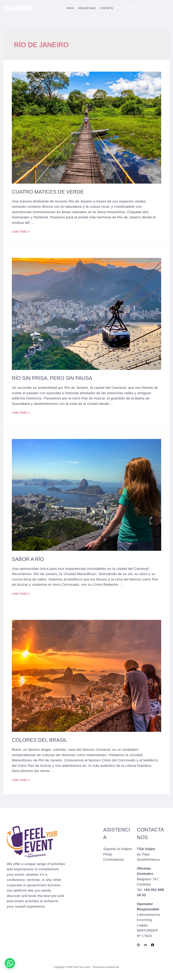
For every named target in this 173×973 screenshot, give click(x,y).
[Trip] (145, 944)
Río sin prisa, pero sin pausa (52, 378)
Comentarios (113, 859)
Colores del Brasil (39, 740)
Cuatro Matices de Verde (48, 192)
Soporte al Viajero (117, 849)
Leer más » (21, 231)
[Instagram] (135, 7)
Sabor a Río (28, 559)
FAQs (107, 854)
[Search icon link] (120, 8)
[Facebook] (127, 7)
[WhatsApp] (142, 7)
